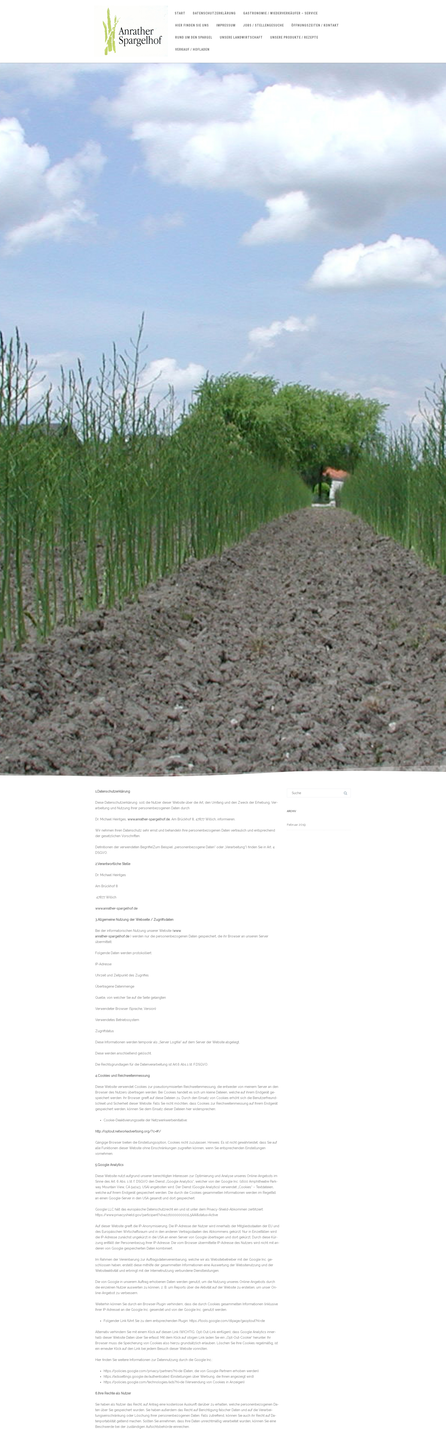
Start (180, 13)
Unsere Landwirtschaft (241, 37)
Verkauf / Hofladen (192, 49)
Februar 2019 (296, 824)
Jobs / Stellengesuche (263, 25)
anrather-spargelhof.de (112, 936)
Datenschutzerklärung (214, 13)
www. (177, 931)
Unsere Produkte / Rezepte (294, 37)
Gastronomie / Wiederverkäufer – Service (280, 13)
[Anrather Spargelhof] (131, 61)
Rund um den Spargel (193, 37)
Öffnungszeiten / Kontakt (315, 25)
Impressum (226, 25)
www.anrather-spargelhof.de (149, 819)
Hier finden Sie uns (192, 25)
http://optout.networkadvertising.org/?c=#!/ (128, 1131)
